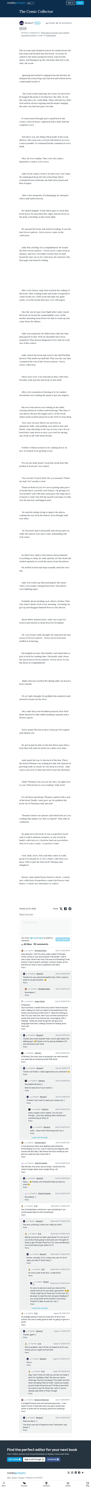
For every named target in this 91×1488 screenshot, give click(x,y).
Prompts (24, 1486)
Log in (80, 3)
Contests (46, 1486)
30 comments (65, 23)
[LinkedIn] (75, 1472)
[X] (68, 1472)
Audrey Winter (40, 1001)
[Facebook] (79, 1472)
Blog (87, 1486)
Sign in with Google (33, 1459)
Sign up (71, 3)
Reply (23, 967)
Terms (14, 1478)
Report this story (26, 914)
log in (40, 938)
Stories (68, 1486)
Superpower (51, 35)
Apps (29, 3)
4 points (32, 1068)
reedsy (16, 2)
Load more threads (40, 1137)
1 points (30, 1206)
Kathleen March (40, 1143)
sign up (33, 938)
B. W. (36, 1206)
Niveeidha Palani (40, 951)
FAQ (8, 1478)
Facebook (52, 1459)
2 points (30, 1143)
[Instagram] (72, 1472)
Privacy (21, 1478)
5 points (32, 974)
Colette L (38, 1053)
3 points (30, 1001)
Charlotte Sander (41, 1163)
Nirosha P (40, 974)
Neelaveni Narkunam (41, 1400)
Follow (37, 23)
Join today (13, 1459)
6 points (30, 951)
